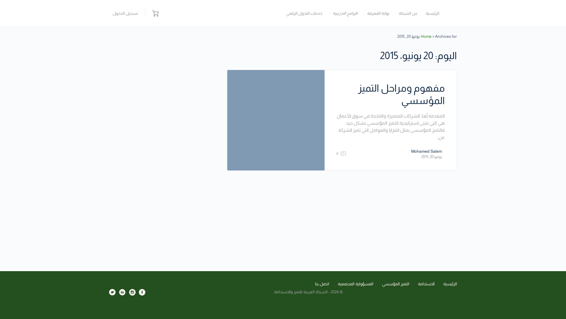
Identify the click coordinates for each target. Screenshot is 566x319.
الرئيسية (432, 13)
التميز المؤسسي (395, 283)
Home (426, 36)
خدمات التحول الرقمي (304, 13)
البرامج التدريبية (345, 13)
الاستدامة (426, 283)
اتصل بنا (322, 283)
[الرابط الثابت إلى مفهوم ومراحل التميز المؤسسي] (276, 120)
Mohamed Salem (426, 151)
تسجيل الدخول (125, 13)
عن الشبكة (408, 13)
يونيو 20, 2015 (431, 156)
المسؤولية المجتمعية (355, 283)
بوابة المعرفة (378, 13)
